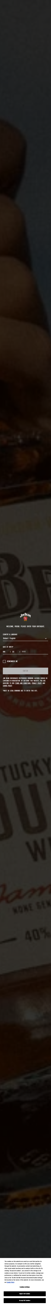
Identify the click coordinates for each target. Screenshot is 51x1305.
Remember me (12, 661)
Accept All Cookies (24, 1300)
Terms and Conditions (23, 683)
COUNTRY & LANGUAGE (10, 634)
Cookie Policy (7, 686)
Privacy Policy (37, 683)
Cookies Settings (25, 1287)
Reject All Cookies (24, 1294)
